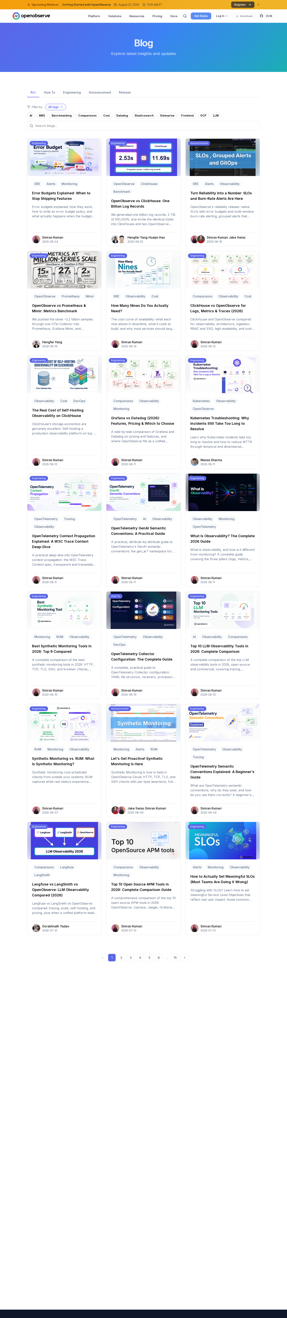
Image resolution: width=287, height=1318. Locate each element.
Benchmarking (62, 115)
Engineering (72, 92)
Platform (94, 16)
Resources (136, 16)
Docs (173, 16)
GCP (203, 115)
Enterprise (167, 115)
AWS (42, 115)
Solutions (114, 16)
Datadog (122, 115)
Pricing (157, 16)
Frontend (187, 115)
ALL (33, 92)
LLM (216, 115)
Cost (106, 115)
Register (240, 4)
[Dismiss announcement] (258, 4)
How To (49, 92)
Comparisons (87, 115)
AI (31, 115)
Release (125, 92)
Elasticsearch (144, 115)
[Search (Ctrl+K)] (185, 16)
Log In (220, 16)
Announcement (100, 92)
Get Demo (201, 16)
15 (175, 958)
